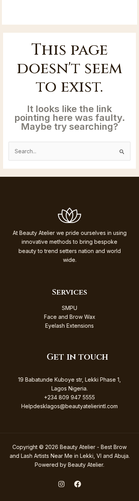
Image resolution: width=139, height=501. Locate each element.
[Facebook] (77, 484)
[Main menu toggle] (121, 12)
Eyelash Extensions (69, 325)
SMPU (69, 308)
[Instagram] (61, 484)
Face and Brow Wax (69, 316)
